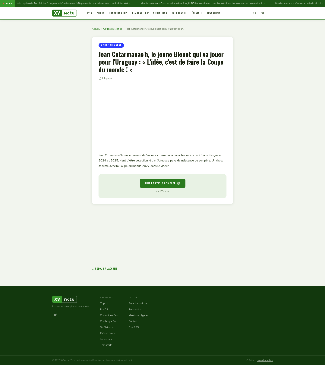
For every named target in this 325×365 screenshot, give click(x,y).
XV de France (179, 13)
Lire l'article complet (160, 183)
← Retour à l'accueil (104, 268)
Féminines (196, 13)
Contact (133, 321)
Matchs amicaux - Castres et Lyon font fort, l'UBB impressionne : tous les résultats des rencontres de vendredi (195, 3)
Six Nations (160, 13)
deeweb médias (265, 360)
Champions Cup (118, 13)
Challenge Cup (140, 13)
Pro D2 (100, 13)
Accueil (96, 29)
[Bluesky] (263, 13)
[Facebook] (270, 13)
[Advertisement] (162, 116)
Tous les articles (138, 303)
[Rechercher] (255, 13)
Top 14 (88, 13)
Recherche (135, 309)
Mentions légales (139, 315)
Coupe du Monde (112, 29)
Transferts (213, 13)
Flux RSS (134, 327)
